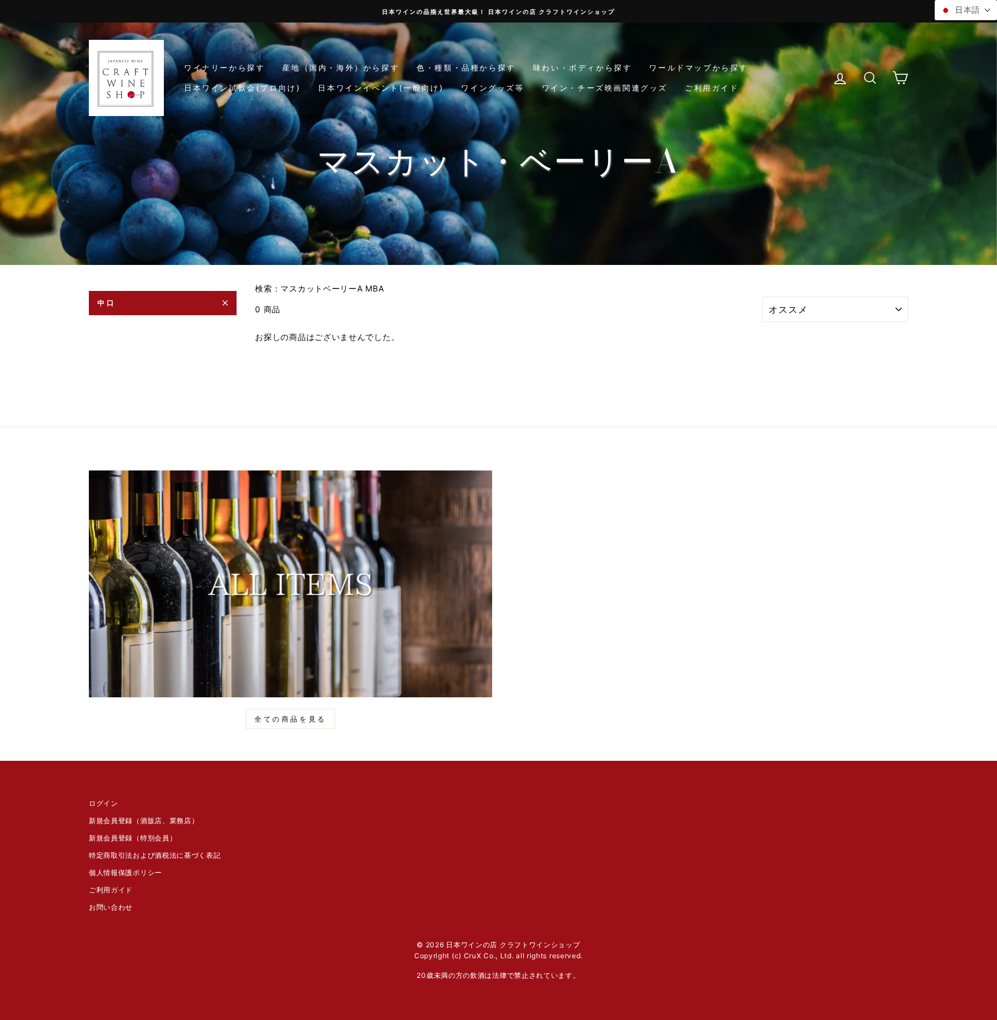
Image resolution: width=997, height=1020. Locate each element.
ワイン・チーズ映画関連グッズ (605, 87)
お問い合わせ (111, 907)
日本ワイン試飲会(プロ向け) (242, 87)
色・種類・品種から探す (466, 67)
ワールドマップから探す (698, 67)
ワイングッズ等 (492, 87)
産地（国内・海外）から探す (340, 67)
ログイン (103, 803)
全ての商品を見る (290, 719)
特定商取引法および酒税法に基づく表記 (155, 855)
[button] (966, 10)
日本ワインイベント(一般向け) (381, 87)
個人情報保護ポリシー (125, 872)
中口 (106, 302)
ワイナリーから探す (224, 67)
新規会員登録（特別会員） (133, 838)
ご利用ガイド (712, 87)
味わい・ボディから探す (582, 67)
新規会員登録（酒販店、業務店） (144, 820)
